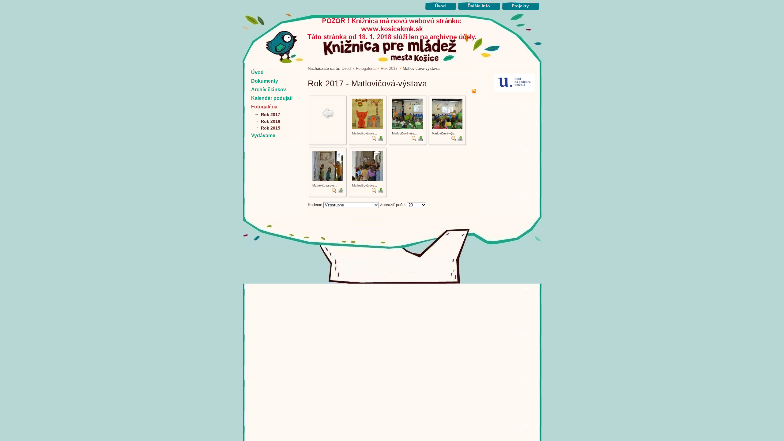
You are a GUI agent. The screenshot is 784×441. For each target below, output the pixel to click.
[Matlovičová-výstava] (367, 128)
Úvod (440, 5)
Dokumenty (264, 81)
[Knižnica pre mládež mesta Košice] (392, 282)
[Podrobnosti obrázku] (374, 139)
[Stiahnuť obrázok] (380, 139)
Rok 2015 (270, 128)
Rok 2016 (270, 121)
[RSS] (473, 92)
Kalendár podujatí (271, 98)
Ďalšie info (479, 5)
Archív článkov (268, 89)
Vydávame (263, 135)
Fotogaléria (264, 106)
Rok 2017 (270, 114)
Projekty (520, 5)
